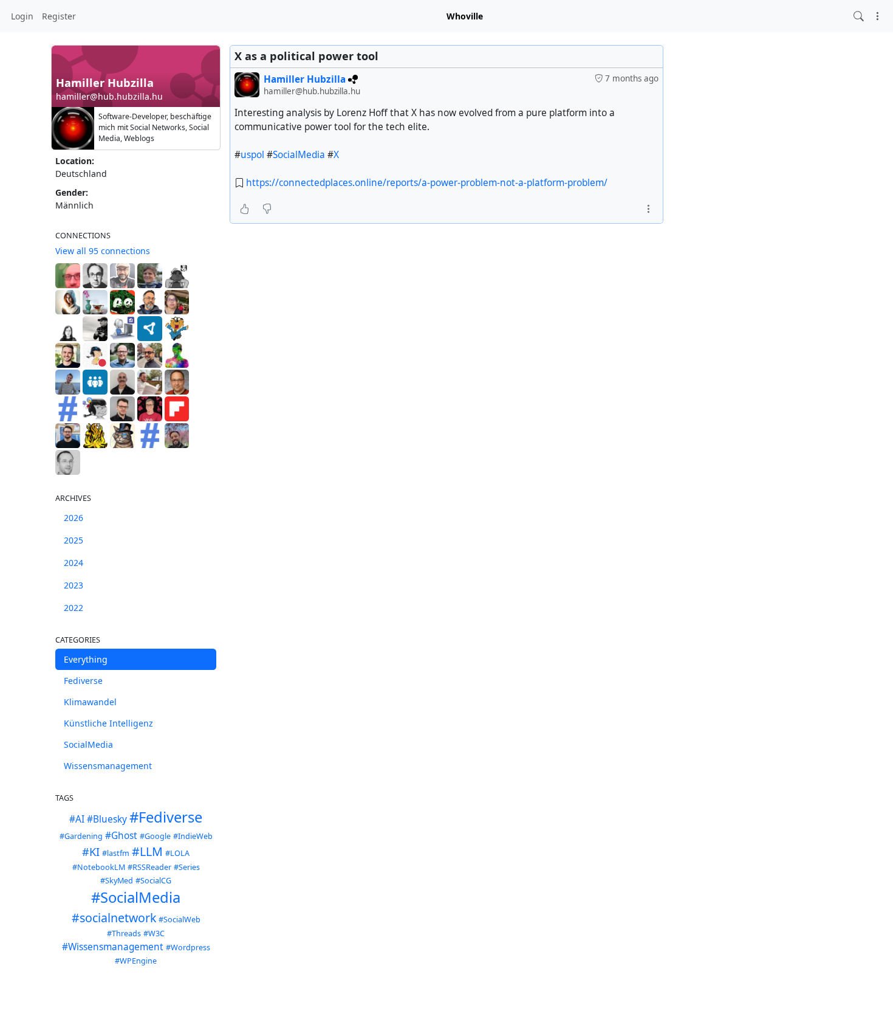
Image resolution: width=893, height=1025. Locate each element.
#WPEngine (136, 961)
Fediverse (83, 680)
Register (59, 16)
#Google (155, 836)
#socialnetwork (114, 917)
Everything (86, 659)
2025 (73, 540)
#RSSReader (149, 867)
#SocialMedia (135, 897)
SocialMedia (88, 744)
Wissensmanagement (108, 765)
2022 (73, 607)
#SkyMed (116, 880)
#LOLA (177, 853)
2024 (73, 562)
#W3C (154, 933)
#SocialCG (153, 880)
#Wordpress (188, 947)
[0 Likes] (244, 208)
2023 (73, 585)
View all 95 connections (102, 251)
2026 (73, 517)
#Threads (124, 933)
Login (22, 16)
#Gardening (81, 836)
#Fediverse (165, 817)
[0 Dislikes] (267, 208)
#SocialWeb (179, 919)
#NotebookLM (98, 867)
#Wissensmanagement (112, 946)
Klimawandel (90, 702)
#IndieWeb (193, 836)
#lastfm (115, 853)
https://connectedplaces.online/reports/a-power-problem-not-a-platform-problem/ (426, 182)
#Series (187, 867)
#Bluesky (107, 819)
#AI (76, 819)
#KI (91, 851)
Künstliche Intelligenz (108, 723)
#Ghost (121, 835)
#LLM (147, 851)
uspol (252, 154)
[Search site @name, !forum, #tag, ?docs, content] (858, 16)
